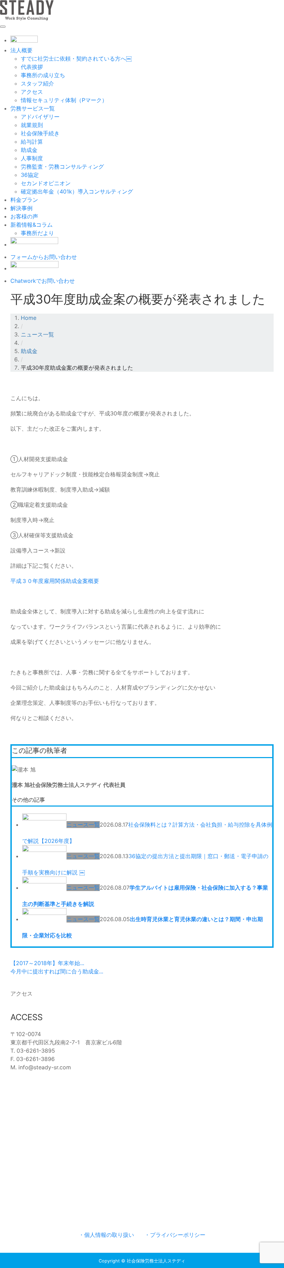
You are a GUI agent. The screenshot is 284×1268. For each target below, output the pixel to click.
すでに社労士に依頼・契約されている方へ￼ (76, 58)
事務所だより (37, 233)
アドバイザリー (40, 116)
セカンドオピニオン (46, 183)
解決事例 (21, 208)
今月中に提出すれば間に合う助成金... (56, 971)
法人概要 (21, 50)
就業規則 (32, 125)
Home (28, 317)
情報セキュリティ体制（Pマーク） (64, 100)
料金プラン (24, 199)
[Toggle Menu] (3, 27)
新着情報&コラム (31, 224)
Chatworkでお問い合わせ (42, 280)
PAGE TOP (271, 1223)
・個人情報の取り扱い (106, 1234)
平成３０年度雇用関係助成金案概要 (54, 580)
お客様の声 (24, 216)
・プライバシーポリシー (174, 1234)
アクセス (32, 91)
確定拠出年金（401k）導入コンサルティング (77, 191)
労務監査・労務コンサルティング (62, 166)
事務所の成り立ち (43, 75)
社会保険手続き (40, 133)
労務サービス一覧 (32, 108)
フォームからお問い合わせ (43, 256)
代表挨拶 (32, 66)
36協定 (30, 174)
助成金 (29, 149)
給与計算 (32, 141)
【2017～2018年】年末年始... (47, 963)
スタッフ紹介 (37, 83)
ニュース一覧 (37, 334)
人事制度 (32, 158)
